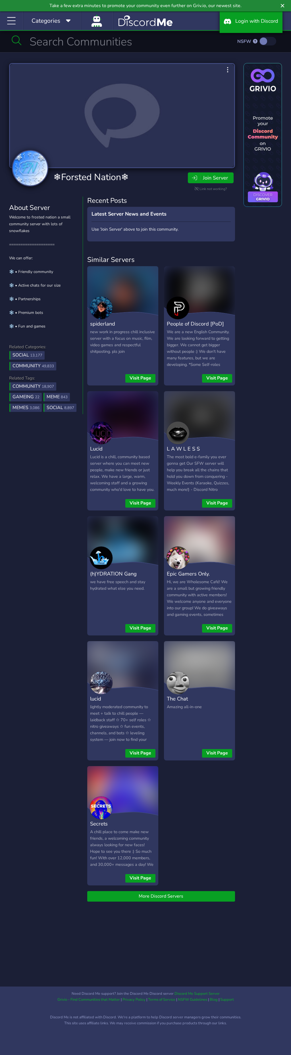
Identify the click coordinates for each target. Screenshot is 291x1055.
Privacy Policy (134, 999)
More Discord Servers (161, 896)
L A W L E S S (183, 448)
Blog (214, 999)
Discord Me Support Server (197, 993)
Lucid (96, 448)
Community (33, 366)
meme (57, 397)
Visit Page (140, 378)
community (33, 386)
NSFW (244, 41)
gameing (26, 397)
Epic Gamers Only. (188, 573)
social (60, 408)
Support (227, 999)
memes (26, 408)
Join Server (215, 177)
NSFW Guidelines (192, 999)
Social (27, 355)
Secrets (99, 823)
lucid (95, 698)
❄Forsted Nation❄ (91, 177)
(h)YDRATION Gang (113, 573)
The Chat (177, 698)
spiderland (102, 323)
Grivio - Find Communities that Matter (88, 999)
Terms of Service (161, 999)
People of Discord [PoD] (195, 323)
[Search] (16, 40)
